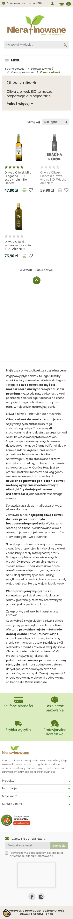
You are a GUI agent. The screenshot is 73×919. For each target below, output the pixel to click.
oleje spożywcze (37, 570)
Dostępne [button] (51, 122)
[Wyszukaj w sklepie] (65, 45)
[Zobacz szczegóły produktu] (24, 190)
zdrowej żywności (32, 575)
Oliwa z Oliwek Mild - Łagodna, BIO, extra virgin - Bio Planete (17, 177)
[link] (31, 896)
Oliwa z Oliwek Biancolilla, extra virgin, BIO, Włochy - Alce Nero (54, 177)
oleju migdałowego (51, 583)
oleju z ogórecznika (19, 583)
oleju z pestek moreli (51, 579)
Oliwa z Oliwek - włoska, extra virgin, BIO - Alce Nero (18, 245)
